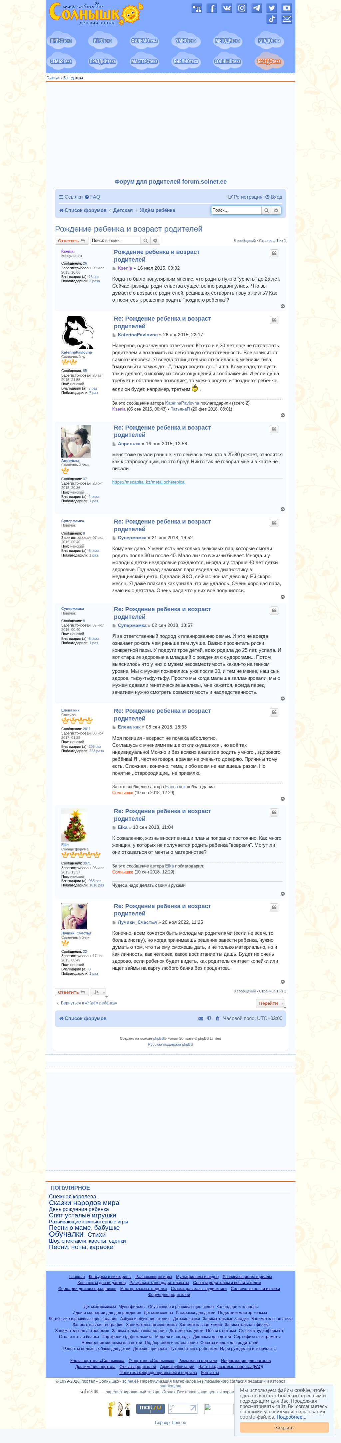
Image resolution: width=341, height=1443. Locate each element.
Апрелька (70, 461)
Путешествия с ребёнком (193, 1348)
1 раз (93, 501)
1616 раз (96, 885)
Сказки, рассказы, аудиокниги (199, 1288)
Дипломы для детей (212, 1336)
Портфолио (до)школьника (127, 1336)
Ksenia (67, 251)
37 (85, 479)
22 (85, 951)
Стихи (97, 1235)
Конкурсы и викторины (110, 1276)
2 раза (94, 497)
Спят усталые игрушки (82, 1215)
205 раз (95, 746)
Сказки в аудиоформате (261, 1330)
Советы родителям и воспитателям (227, 1282)
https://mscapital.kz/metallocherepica (148, 482)
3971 (87, 863)
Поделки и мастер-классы (242, 1312)
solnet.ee (130, 1381)
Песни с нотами (221, 1330)
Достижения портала (95, 1366)
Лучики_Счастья (76, 933)
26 (85, 263)
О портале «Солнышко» (151, 1360)
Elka (65, 845)
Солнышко (122, 792)
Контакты (210, 1372)
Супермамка (72, 521)
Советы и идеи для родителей (229, 1342)
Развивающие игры (154, 1276)
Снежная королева (72, 1196)
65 (85, 371)
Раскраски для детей (195, 1312)
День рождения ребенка (79, 1209)
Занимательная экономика (151, 1324)
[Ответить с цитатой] (274, 253)
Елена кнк (70, 710)
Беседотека (73, 78)
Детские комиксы (100, 1306)
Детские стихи (186, 1318)
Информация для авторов (246, 1360)
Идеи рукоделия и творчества (248, 1348)
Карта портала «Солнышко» (97, 1360)
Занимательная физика (247, 1324)
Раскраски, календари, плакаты (159, 1282)
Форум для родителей (169, 1294)
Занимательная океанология (139, 1330)
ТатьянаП (180, 409)
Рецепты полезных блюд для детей (97, 1348)
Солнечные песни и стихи (255, 1288)
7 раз (93, 388)
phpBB (158, 1038)
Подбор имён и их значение (171, 1342)
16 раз (94, 277)
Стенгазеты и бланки (79, 1336)
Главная (53, 78)
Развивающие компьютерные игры (88, 1221)
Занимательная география (98, 1324)
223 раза (96, 751)
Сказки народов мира (84, 1203)
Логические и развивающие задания (83, 1318)
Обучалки (66, 1234)
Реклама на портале (197, 1360)
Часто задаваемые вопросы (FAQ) (230, 1366)
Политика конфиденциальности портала (158, 1372)
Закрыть (284, 1427)
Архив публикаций (177, 1366)
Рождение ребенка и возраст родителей (128, 229)
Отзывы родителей (138, 1366)
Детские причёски (150, 1348)
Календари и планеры (237, 1306)
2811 (87, 729)
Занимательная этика (272, 1318)
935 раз (95, 881)
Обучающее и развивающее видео (181, 1306)
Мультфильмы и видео (197, 1276)
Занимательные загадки (226, 1318)
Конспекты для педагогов (102, 1282)
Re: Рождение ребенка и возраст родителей (162, 322)
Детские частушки (186, 1330)
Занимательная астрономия (82, 1330)
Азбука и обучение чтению (145, 1318)
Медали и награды (172, 1336)
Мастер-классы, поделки (143, 1288)
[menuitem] (92, 197)
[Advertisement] (170, 130)
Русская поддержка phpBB (170, 1044)
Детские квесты (158, 1312)
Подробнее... (291, 1416)
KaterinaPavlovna (76, 352)
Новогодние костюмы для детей (112, 1342)
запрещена (170, 1386)
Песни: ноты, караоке (81, 1247)
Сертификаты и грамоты (257, 1336)
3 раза (94, 281)
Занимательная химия (200, 1324)
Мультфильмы (132, 1306)
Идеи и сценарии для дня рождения (107, 1312)
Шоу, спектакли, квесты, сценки (87, 1241)
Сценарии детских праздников (87, 1288)
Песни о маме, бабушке (84, 1228)
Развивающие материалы (247, 1276)
